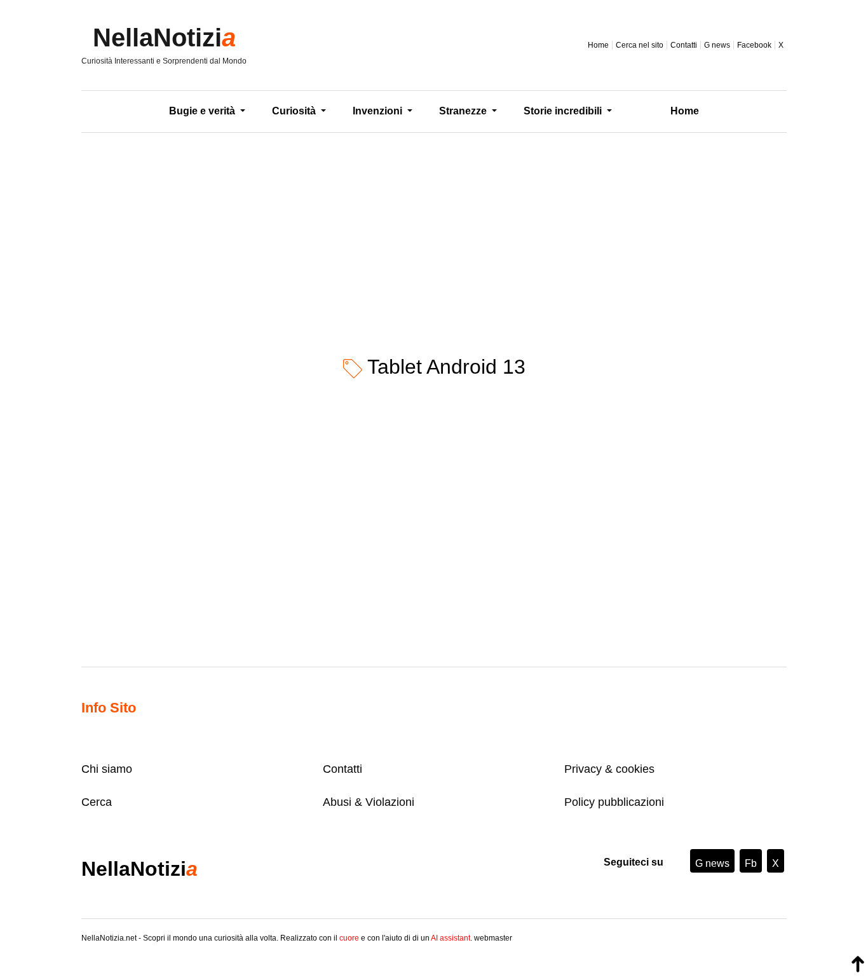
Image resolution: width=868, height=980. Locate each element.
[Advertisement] (434, 234)
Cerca (96, 802)
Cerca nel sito (639, 45)
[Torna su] (857, 964)
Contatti (683, 45)
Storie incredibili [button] (564, 110)
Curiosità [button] (295, 110)
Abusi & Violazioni (368, 802)
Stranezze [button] (464, 110)
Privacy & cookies (609, 769)
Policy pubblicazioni (614, 802)
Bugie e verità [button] (203, 110)
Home (598, 45)
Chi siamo (106, 769)
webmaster (493, 938)
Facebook (754, 45)
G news (717, 45)
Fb (751, 863)
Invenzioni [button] (379, 110)
